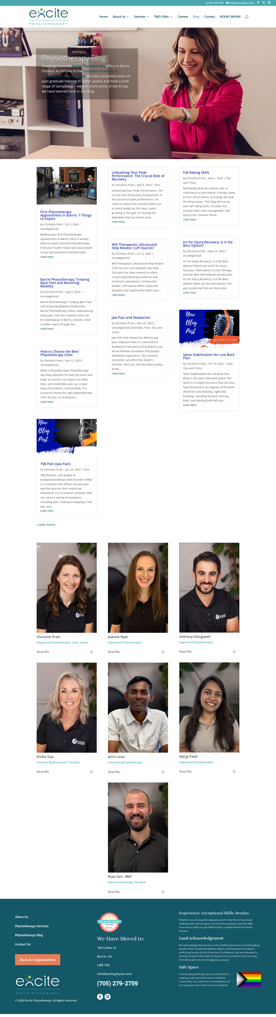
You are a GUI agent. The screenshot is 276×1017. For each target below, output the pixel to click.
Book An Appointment (37, 959)
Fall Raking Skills (196, 172)
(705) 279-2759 (117, 983)
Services (139, 17)
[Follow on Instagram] (108, 997)
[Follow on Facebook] (100, 997)
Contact (209, 17)
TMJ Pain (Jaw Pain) (55, 464)
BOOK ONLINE (230, 17)
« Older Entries (46, 524)
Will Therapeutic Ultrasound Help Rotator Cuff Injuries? (134, 246)
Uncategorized (49, 229)
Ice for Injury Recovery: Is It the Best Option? (208, 244)
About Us (119, 17)
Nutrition (137, 327)
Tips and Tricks (192, 368)
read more (47, 257)
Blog (196, 17)
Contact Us (22, 944)
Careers (183, 17)
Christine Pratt (53, 224)
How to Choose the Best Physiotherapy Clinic (59, 353)
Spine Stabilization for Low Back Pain (209, 356)
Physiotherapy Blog (74, 58)
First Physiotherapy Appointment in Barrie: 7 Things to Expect (66, 215)
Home (103, 17)
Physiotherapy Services (32, 926)
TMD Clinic (161, 17)
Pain (86, 469)
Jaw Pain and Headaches (131, 317)
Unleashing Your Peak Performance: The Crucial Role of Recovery (138, 175)
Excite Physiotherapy (88, 66)
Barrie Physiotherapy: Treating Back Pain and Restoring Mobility (64, 282)
